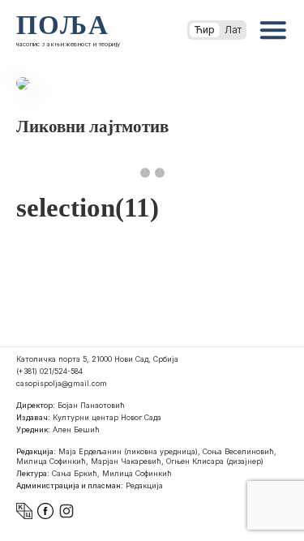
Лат (233, 30)
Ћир (205, 30)
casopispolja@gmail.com (61, 383)
